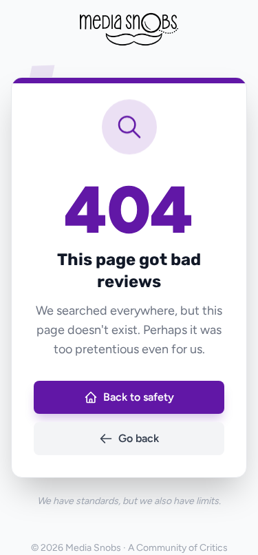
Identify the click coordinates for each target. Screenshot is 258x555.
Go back (138, 438)
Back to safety (138, 397)
